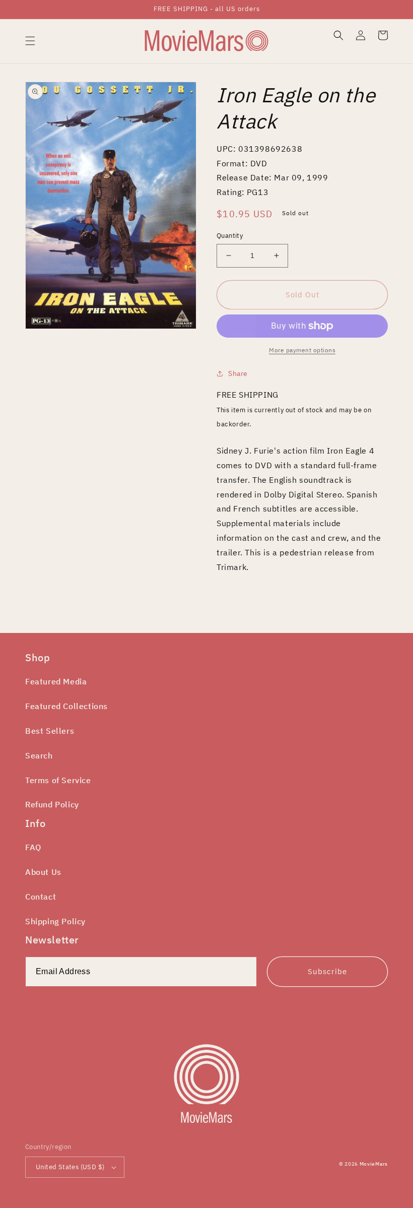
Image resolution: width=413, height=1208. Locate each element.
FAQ (33, 847)
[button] (30, 41)
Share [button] (238, 373)
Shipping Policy (55, 921)
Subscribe (327, 971)
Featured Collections (66, 706)
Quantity (230, 235)
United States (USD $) (70, 1167)
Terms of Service (58, 780)
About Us (43, 872)
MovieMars (374, 1164)
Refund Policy (52, 804)
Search (39, 755)
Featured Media (56, 681)
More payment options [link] (302, 350)
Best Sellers (49, 731)
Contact (40, 897)
